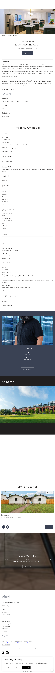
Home (3, 619)
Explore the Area (28, 429)
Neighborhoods (6, 626)
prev (3, 527)
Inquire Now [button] (27, 53)
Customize (17, 667)
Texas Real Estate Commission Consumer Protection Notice (17, 641)
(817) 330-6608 (5, 605)
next (7, 527)
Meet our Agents (6, 621)
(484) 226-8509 (27, 359)
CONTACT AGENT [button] (27, 369)
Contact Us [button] (27, 566)
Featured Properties (7, 624)
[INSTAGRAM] (7, 636)
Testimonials (5, 628)
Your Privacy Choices (27, 671)
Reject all (8, 667)
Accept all (26, 667)
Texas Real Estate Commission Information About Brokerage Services (19, 643)
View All (49, 527)
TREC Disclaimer (6, 644)
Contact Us (4, 631)
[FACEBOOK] (3, 636)
